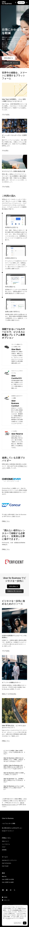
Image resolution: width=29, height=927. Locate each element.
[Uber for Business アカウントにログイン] (15, 2)
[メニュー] (26, 2)
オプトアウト (17, 923)
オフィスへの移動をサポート (11, 682)
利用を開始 (21, 2)
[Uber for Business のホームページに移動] (7, 2)
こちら (8, 918)
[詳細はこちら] (14, 505)
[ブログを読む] (14, 90)
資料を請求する (6, 52)
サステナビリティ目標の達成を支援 (13, 171)
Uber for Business (8, 818)
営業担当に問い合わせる (11, 63)
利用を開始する (8, 58)
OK (24, 923)
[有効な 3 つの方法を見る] (14, 667)
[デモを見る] (14, 126)
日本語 (5, 897)
